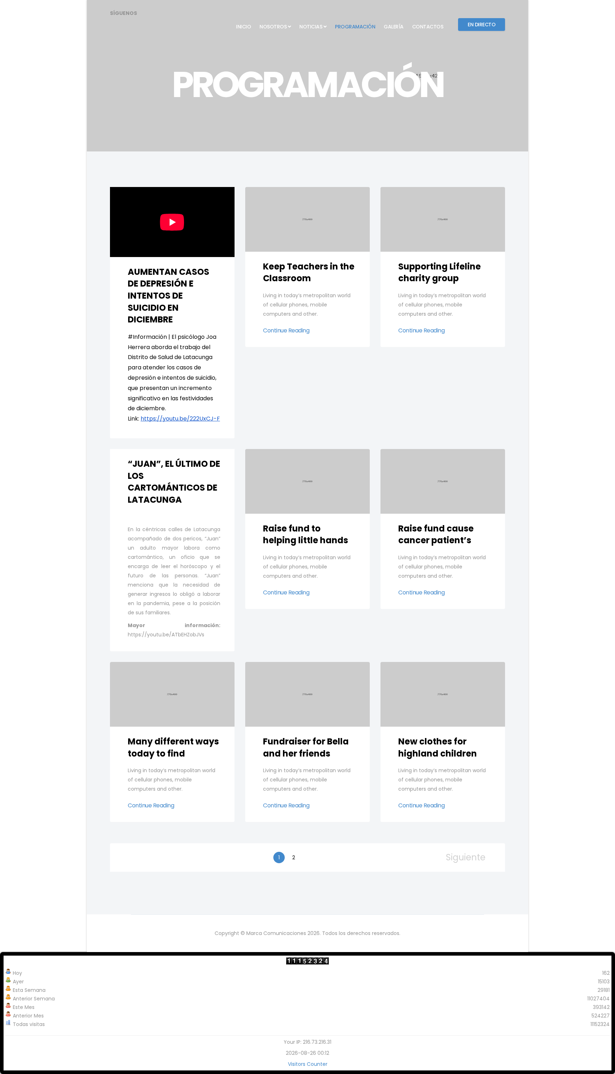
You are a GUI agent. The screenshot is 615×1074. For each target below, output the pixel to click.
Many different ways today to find (173, 747)
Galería (394, 26)
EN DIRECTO (481, 24)
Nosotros (273, 26)
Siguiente (465, 857)
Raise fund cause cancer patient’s (436, 534)
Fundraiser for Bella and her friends (306, 747)
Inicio (243, 26)
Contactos (427, 26)
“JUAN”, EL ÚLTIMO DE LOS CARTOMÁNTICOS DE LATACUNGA (174, 482)
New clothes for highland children (437, 747)
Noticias (310, 26)
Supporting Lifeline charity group (439, 272)
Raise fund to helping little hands (305, 534)
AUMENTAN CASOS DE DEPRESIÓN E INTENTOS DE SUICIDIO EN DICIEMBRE (168, 295)
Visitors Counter (307, 1064)
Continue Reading (286, 331)
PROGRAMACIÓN (355, 26)
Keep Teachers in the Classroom (308, 272)
